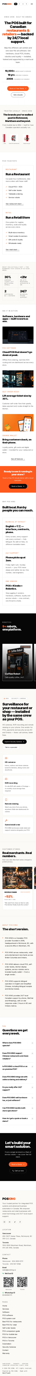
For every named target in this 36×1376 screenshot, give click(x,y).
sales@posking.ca (9, 1270)
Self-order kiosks (9, 1328)
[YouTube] (10, 1222)
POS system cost (8, 1318)
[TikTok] (15, 1222)
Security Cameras (9, 1347)
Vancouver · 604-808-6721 (12, 1261)
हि (26, 4)
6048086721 (7, 1295)
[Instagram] (4, 1222)
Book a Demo (17, 486)
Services (5, 1309)
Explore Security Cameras (13, 741)
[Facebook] (20, 1222)
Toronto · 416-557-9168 (11, 1264)
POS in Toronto (8, 1341)
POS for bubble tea (9, 1334)
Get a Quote (18, 95)
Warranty (6, 1353)
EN (15, 4)
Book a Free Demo (17, 88)
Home (4, 1306)
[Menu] (32, 4)
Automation (6, 1344)
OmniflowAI (6, 1373)
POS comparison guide (11, 1331)
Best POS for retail (9, 1325)
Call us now (19, 1171)
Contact (5, 1350)
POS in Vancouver (9, 1337)
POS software (7, 1315)
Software (5, 1312)
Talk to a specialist (11, 747)
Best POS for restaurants (12, 1322)
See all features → (18, 459)
